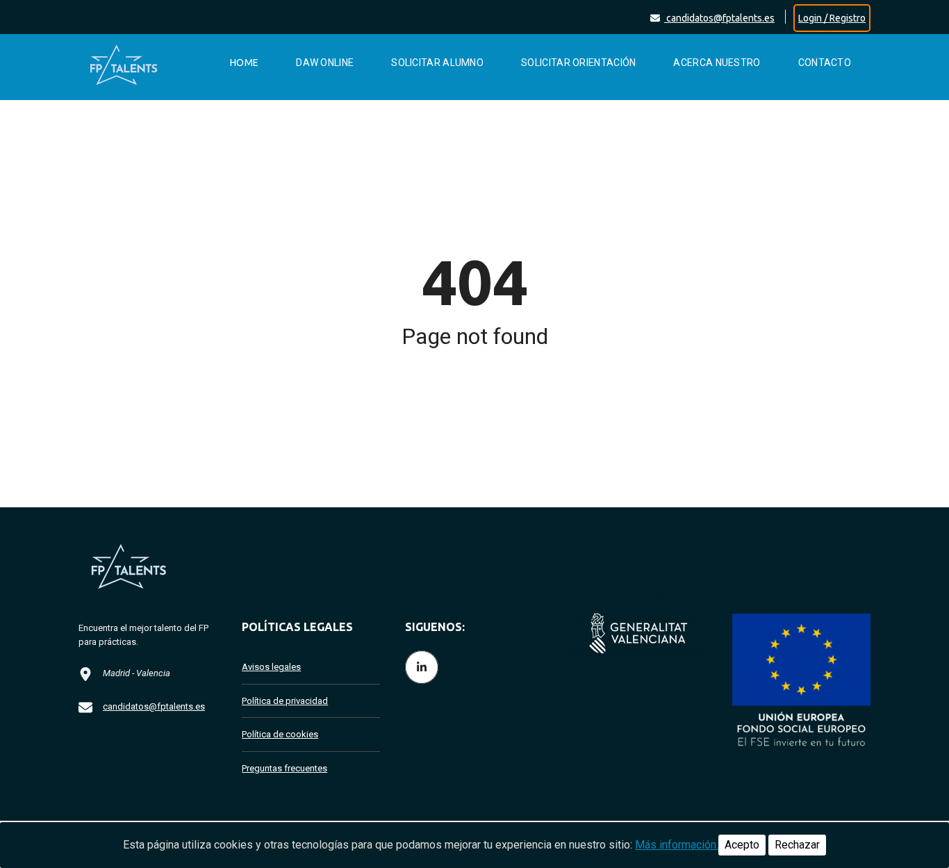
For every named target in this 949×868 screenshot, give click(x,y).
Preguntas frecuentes (284, 768)
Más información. (676, 844)
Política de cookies (280, 734)
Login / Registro (832, 18)
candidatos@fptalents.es (719, 18)
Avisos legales (271, 667)
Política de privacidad (285, 701)
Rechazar (797, 844)
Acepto (742, 844)
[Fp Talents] (138, 62)
